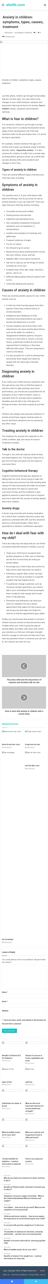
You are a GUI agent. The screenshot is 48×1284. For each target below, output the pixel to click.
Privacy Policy (34, 1275)
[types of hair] (12, 1074)
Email (5, 1001)
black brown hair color (11, 744)
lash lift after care (32, 766)
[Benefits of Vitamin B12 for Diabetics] (12, 1047)
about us (6, 1275)
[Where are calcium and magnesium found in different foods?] (35, 1124)
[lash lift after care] (35, 757)
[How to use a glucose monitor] (35, 1150)
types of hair (7, 1082)
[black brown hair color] (12, 736)
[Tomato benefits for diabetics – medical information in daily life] (12, 1150)
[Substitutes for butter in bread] (12, 1095)
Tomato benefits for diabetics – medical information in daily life (11, 1161)
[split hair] (35, 1074)
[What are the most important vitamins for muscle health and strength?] (35, 1095)
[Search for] (45, 6)
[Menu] (3, 6)
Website (5, 1011)
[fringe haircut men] (35, 736)
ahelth (42, 1271)
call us (42, 1275)
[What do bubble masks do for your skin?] (12, 1124)
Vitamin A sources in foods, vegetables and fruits (34, 1058)
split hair (28, 1082)
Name (5, 992)
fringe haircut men (32, 744)
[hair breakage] (12, 844)
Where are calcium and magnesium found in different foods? (34, 1134)
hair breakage (7, 939)
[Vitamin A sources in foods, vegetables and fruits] (35, 1047)
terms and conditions (19, 1275)
